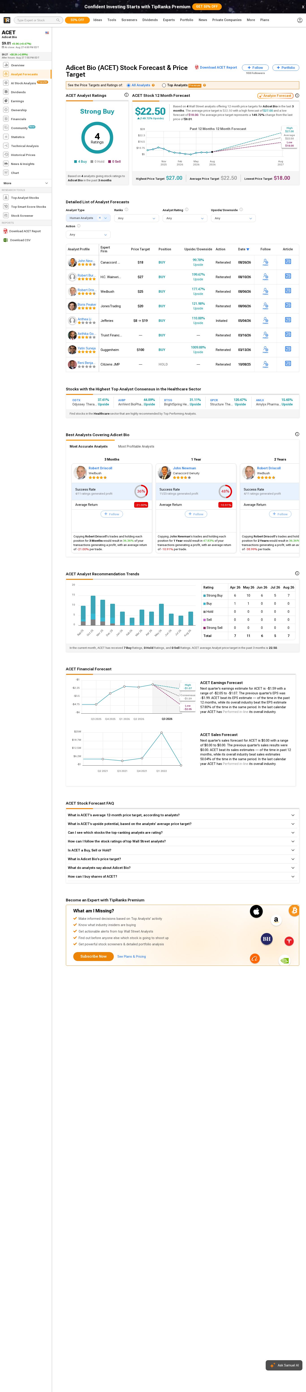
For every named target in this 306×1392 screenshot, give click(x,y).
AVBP (121, 400)
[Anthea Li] (73, 320)
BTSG (168, 400)
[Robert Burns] (73, 277)
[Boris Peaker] (73, 306)
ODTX (76, 400)
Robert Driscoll (100, 468)
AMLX (260, 400)
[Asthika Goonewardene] (73, 335)
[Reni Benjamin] (73, 364)
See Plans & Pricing (131, 957)
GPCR (214, 400)
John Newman (184, 468)
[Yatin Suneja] (73, 349)
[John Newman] (73, 262)
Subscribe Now (93, 956)
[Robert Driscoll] (73, 291)
